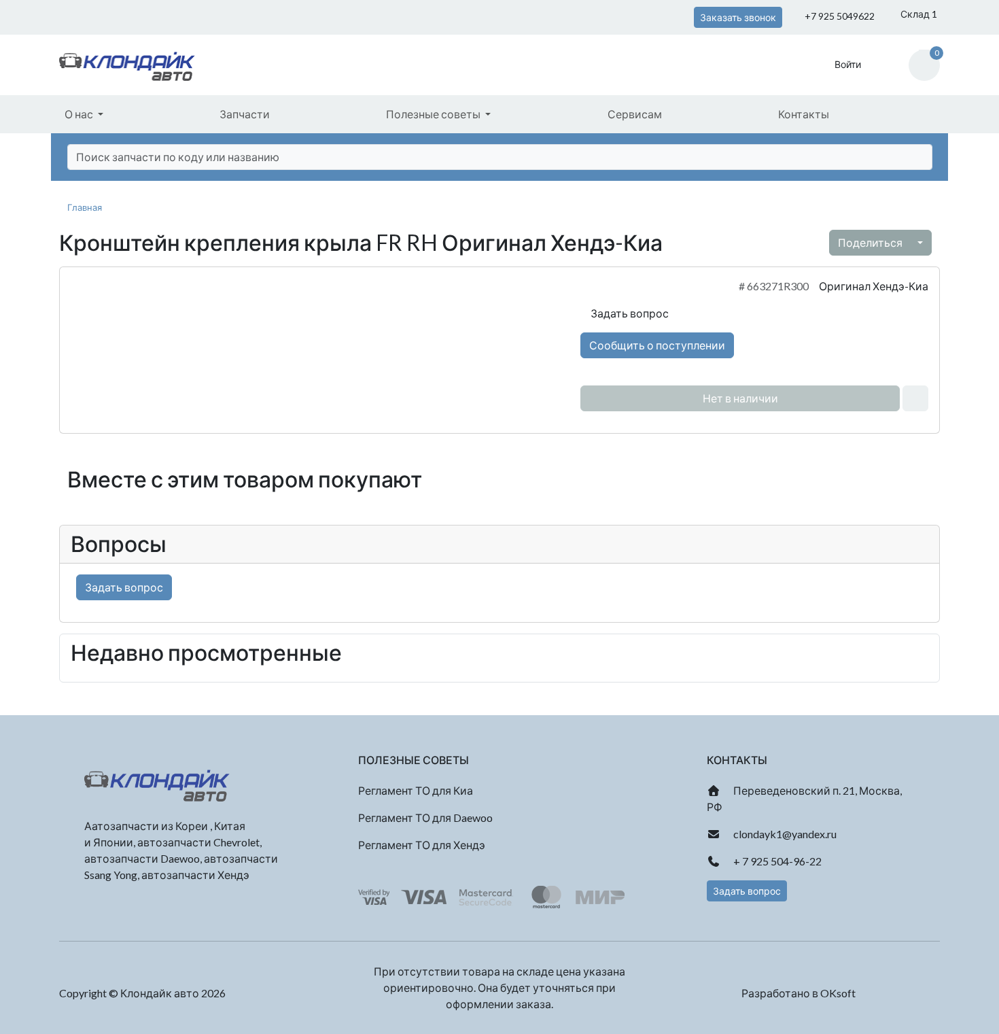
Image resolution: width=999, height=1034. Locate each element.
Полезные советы (434, 113)
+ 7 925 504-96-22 (776, 861)
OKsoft (838, 992)
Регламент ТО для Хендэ (421, 844)
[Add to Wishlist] (915, 398)
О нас (80, 113)
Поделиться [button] (871, 242)
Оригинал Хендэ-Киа (873, 285)
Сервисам (635, 113)
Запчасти (245, 113)
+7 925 (839, 16)
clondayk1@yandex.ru (784, 833)
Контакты (803, 113)
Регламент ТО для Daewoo (425, 817)
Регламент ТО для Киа (415, 790)
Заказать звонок (738, 17)
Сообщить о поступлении (657, 345)
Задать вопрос (629, 313)
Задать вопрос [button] (747, 891)
